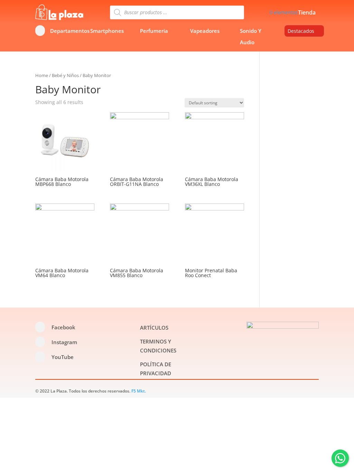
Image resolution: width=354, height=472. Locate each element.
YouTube (63, 356)
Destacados (301, 31)
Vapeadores (205, 30)
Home (41, 75)
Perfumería (154, 30)
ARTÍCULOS (154, 327)
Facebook (63, 327)
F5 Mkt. (138, 391)
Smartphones (107, 30)
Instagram (64, 342)
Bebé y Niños (65, 75)
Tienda (307, 13)
